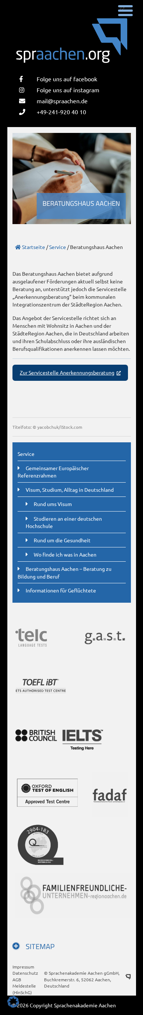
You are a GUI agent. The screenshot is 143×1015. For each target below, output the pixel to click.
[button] (13, 1002)
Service (57, 246)
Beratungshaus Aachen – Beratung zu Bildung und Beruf (64, 572)
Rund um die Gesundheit (62, 540)
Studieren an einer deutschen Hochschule (64, 522)
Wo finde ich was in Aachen (65, 554)
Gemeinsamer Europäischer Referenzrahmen (53, 472)
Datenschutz (25, 973)
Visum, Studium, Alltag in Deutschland (70, 489)
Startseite (33, 246)
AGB (16, 979)
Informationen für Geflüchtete (61, 590)
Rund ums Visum (53, 504)
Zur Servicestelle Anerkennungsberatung (67, 372)
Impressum (23, 967)
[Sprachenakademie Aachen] (71, 45)
